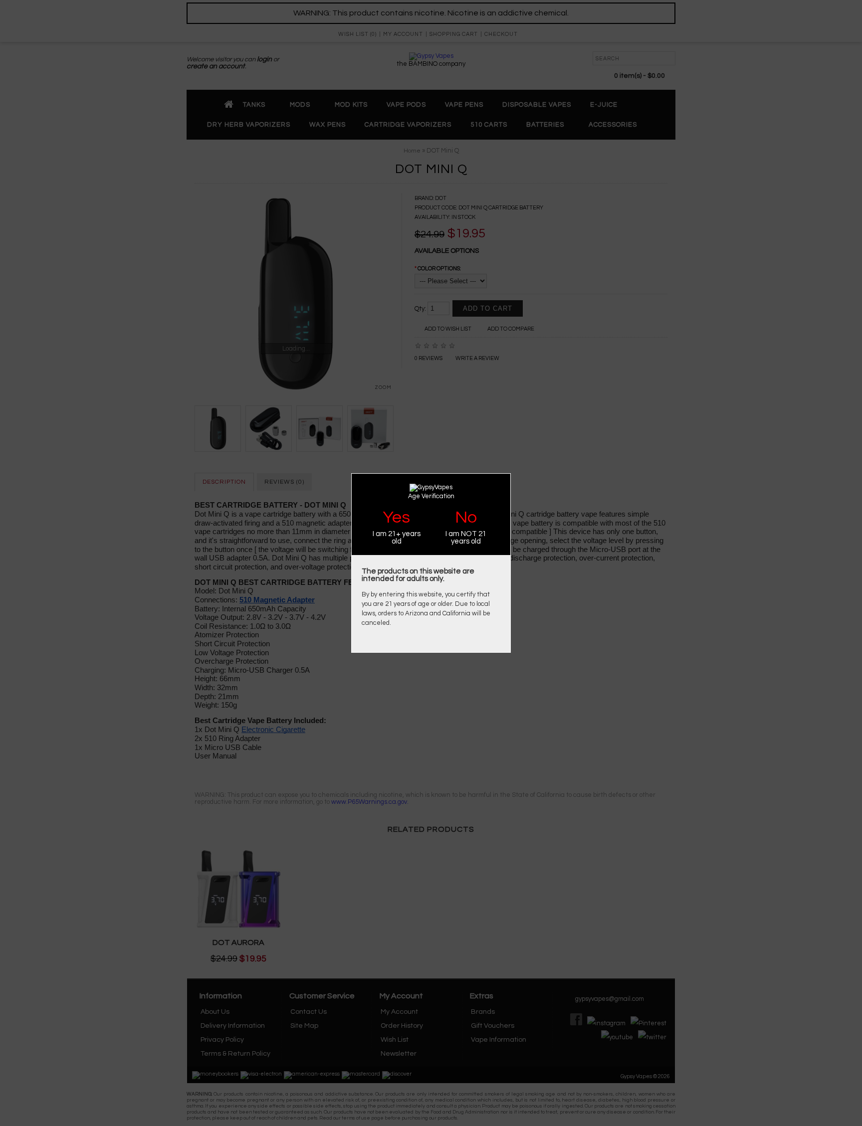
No (466, 517)
